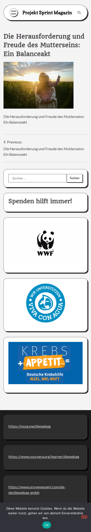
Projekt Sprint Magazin (47, 12)
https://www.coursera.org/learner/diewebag (43, 456)
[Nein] (84, 517)
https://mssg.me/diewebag (29, 426)
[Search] (79, 12)
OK (47, 525)
